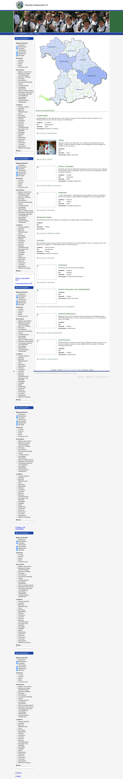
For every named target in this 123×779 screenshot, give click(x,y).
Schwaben (21, 48)
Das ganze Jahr (23, 67)
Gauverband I (22, 80)
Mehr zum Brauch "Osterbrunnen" (46, 282)
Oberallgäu (21, 132)
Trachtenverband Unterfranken (23, 101)
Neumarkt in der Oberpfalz (23, 129)
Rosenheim (21, 139)
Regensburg (22, 137)
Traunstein (21, 144)
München (21, 124)
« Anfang (53, 370)
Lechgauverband (23, 85)
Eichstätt (20, 119)
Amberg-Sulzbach (23, 107)
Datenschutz (90, 377)
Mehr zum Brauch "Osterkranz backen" (47, 359)
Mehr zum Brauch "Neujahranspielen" (47, 133)
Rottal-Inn (21, 141)
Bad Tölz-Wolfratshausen (23, 111)
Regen (20, 136)
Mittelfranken (22, 54)
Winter (20, 65)
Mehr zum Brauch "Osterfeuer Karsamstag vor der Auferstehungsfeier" (56, 306)
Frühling (20, 60)
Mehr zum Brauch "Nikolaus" (45, 159)
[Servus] (18, 773)
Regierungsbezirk (22, 43)
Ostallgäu (21, 134)
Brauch (18, 150)
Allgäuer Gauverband (24, 72)
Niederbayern (22, 47)
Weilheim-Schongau (24, 148)
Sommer (20, 62)
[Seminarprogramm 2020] (23, 283)
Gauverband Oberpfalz (25, 82)
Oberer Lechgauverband (25, 90)
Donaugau (21, 78)
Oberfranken (22, 50)
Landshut (21, 122)
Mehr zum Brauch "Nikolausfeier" (46, 210)
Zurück (60, 370)
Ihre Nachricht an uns (102, 377)
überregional (22, 146)
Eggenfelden (22, 117)
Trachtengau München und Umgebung (25, 94)
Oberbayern (22, 45)
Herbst (20, 63)
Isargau (20, 84)
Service (37, 33)
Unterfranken (22, 52)
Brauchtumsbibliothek (20, 33)
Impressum (80, 377)
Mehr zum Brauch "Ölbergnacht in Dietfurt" (49, 233)
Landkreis (19, 105)
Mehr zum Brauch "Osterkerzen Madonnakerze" (50, 333)
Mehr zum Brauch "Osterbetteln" (45, 258)
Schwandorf (21, 142)
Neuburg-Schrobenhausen (23, 126)
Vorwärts (85, 370)
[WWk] (18, 776)
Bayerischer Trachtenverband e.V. (49, 373)
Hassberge (21, 120)
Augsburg (21, 108)
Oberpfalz (21, 55)
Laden (31, 33)
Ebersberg (21, 115)
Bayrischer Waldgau (24, 77)
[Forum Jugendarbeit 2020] (24, 280)
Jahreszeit (19, 58)
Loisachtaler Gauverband (22, 88)
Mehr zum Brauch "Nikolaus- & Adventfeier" (49, 185)
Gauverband (20, 70)
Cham (20, 113)
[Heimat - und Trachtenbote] (24, 529)
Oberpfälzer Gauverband (25, 92)
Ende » (92, 370)
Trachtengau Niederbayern (22, 98)
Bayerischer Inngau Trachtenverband (24, 74)
